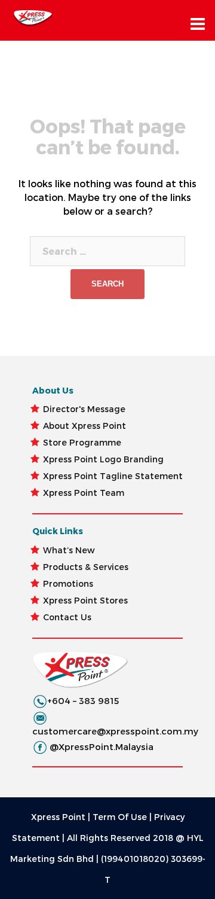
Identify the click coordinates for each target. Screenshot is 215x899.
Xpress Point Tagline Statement (113, 476)
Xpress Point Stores (85, 600)
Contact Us (67, 617)
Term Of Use (120, 817)
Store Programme (82, 442)
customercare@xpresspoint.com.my (115, 731)
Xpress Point (58, 817)
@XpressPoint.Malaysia (101, 746)
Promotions (68, 583)
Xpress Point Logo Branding (103, 459)
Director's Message (84, 409)
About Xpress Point (84, 425)
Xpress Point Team (83, 492)
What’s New (69, 550)
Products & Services (85, 567)
